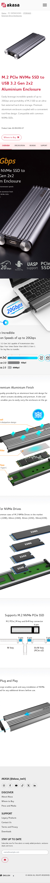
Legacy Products (9, 818)
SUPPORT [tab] (44, 145)
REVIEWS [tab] (33, 145)
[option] (25, 46)
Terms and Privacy (10, 827)
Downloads (6, 832)
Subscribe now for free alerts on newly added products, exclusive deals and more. (25, 845)
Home (4, 13)
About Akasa (7, 797)
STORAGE (27, 13)
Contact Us (6, 823)
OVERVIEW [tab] (6, 145)
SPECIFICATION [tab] (20, 145)
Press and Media (9, 806)
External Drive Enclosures (12, 16)
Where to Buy (10, 138)
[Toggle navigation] (44, 5)
